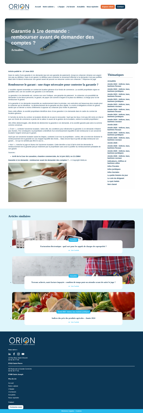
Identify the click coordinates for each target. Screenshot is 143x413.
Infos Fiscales (113, 166)
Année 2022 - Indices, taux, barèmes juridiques (118, 90)
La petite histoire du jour (117, 175)
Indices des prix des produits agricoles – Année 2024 (73, 318)
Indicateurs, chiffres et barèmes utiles (116, 162)
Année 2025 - (112, 125)
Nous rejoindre (92, 7)
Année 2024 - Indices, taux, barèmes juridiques (118, 116)
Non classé (112, 184)
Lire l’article (75, 250)
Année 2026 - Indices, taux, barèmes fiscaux (118, 147)
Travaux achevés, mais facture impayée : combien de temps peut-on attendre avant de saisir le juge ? (73, 282)
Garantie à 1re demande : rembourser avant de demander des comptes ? (38, 160)
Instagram (18, 354)
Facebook (14, 354)
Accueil (38, 7)
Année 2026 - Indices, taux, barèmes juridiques (118, 152)
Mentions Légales (67, 411)
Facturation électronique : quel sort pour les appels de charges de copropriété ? (73, 246)
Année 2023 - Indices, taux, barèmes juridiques (118, 100)
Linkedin (9, 354)
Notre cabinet (48, 7)
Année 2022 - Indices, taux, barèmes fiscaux (118, 85)
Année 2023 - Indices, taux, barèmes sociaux (118, 105)
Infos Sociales (113, 172)
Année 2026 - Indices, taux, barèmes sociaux (118, 157)
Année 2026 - (112, 143)
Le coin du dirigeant (115, 178)
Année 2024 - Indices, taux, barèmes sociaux (118, 121)
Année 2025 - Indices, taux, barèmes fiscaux (118, 129)
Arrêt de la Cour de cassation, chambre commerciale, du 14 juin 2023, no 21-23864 (46, 156)
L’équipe (61, 7)
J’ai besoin (70, 7)
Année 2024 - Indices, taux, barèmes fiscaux (118, 110)
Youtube (23, 354)
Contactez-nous (16, 407)
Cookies (79, 411)
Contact (120, 7)
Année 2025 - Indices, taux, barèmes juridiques (118, 134)
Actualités (81, 7)
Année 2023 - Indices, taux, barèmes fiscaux (118, 95)
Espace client (107, 7)
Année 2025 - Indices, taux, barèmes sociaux (118, 139)
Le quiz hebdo (113, 181)
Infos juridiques (114, 169)
